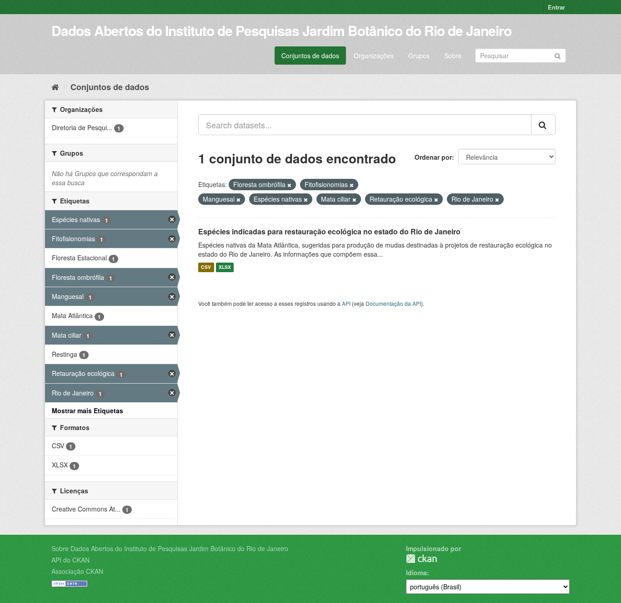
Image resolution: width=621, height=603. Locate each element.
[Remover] (289, 184)
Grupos (419, 55)
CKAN (421, 558)
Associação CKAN (77, 571)
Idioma (416, 572)
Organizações (374, 55)
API (346, 303)
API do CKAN (70, 559)
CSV (206, 267)
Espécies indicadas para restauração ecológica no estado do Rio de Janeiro (329, 231)
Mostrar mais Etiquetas (87, 410)
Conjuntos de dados (310, 55)
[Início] (55, 86)
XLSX (225, 267)
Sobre (452, 55)
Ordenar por (433, 157)
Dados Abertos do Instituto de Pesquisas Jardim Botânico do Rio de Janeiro (281, 30)
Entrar (556, 7)
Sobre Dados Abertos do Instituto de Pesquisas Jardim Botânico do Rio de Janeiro (169, 548)
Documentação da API (393, 303)
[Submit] (557, 55)
